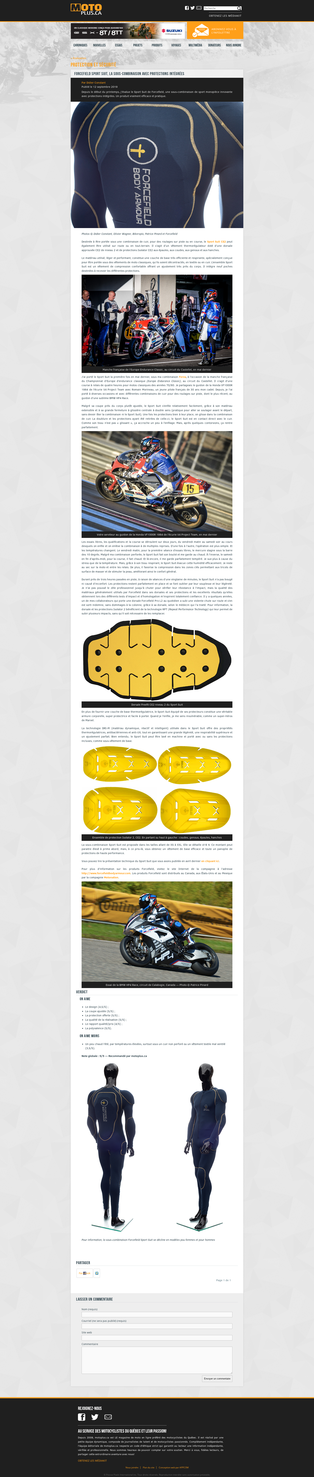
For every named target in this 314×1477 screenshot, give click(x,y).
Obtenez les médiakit (225, 15)
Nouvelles (99, 45)
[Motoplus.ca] (89, 9)
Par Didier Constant (94, 82)
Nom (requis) (89, 1309)
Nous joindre (233, 45)
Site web (87, 1332)
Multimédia (195, 45)
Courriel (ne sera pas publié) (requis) (104, 1321)
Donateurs (214, 45)
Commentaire (90, 1344)
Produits (157, 45)
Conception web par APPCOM (174, 1467)
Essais (118, 45)
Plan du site (148, 1467)
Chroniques (80, 45)
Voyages (176, 45)
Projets (137, 45)
